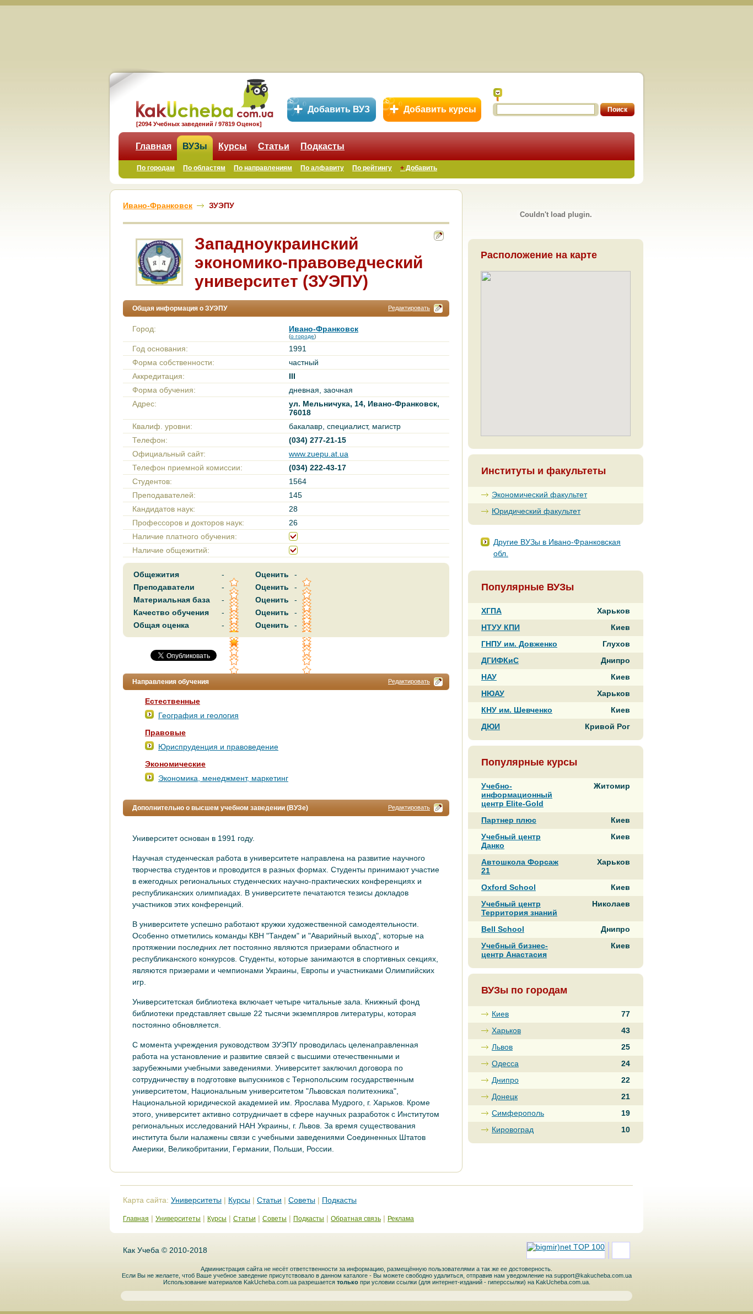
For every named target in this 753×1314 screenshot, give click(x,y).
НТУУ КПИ (500, 627)
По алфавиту (322, 168)
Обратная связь (356, 1219)
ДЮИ (490, 726)
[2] (234, 651)
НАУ (489, 676)
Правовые (165, 732)
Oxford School (508, 887)
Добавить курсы (440, 109)
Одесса (505, 1063)
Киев (500, 1013)
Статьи (273, 146)
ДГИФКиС (500, 660)
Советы (301, 1200)
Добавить (418, 168)
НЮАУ (492, 693)
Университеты (196, 1200)
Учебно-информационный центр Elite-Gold (516, 794)
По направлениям (263, 168)
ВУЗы (194, 146)
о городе (302, 336)
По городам (156, 168)
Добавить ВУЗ (339, 109)
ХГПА (491, 610)
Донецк (505, 1096)
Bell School (502, 929)
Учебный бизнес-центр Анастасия (514, 950)
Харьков (506, 1030)
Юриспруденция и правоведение (218, 746)
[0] (307, 651)
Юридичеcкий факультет (536, 511)
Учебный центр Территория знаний (519, 908)
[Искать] (497, 94)
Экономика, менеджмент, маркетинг (223, 778)
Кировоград (513, 1129)
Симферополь (518, 1113)
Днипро (505, 1080)
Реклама (401, 1219)
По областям (204, 168)
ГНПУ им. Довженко (519, 643)
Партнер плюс (508, 820)
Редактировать (409, 308)
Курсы (232, 146)
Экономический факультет (539, 494)
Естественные (172, 701)
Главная (153, 146)
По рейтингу (372, 168)
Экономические (175, 763)
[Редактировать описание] (438, 308)
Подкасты (322, 146)
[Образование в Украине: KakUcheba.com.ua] (204, 96)
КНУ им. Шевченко (516, 709)
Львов (502, 1046)
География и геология (198, 715)
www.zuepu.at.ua (318, 453)
